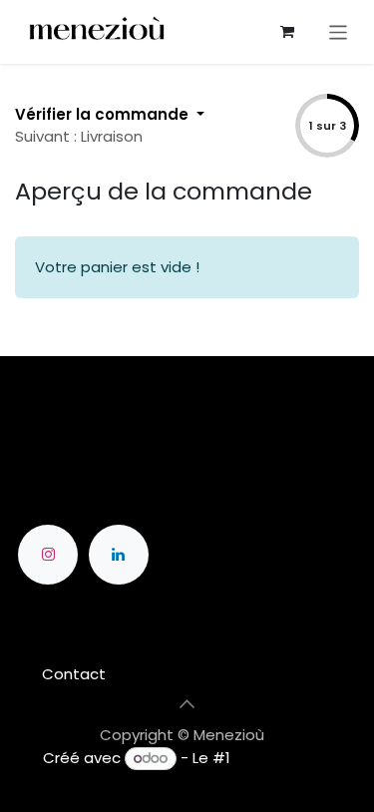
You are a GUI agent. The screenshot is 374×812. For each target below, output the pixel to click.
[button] (187, 703)
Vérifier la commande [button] (103, 114)
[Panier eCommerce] (287, 32)
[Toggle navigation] (338, 31)
